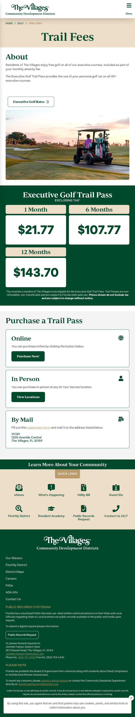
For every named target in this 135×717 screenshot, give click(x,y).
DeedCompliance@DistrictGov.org (38, 684)
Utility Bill (83, 495)
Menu (129, 13)
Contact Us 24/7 (116, 516)
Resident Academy (51, 516)
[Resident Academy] (51, 508)
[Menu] (129, 5)
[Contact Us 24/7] (116, 508)
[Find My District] (18, 508)
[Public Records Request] (83, 508)
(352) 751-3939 (26, 657)
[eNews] (18, 487)
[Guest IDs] (116, 487)
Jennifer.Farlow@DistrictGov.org (25, 653)
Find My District (19, 516)
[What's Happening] (51, 487)
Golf (20, 23)
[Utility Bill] (83, 487)
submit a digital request (54, 680)
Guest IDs (116, 495)
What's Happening (51, 495)
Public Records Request (83, 517)
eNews (19, 495)
